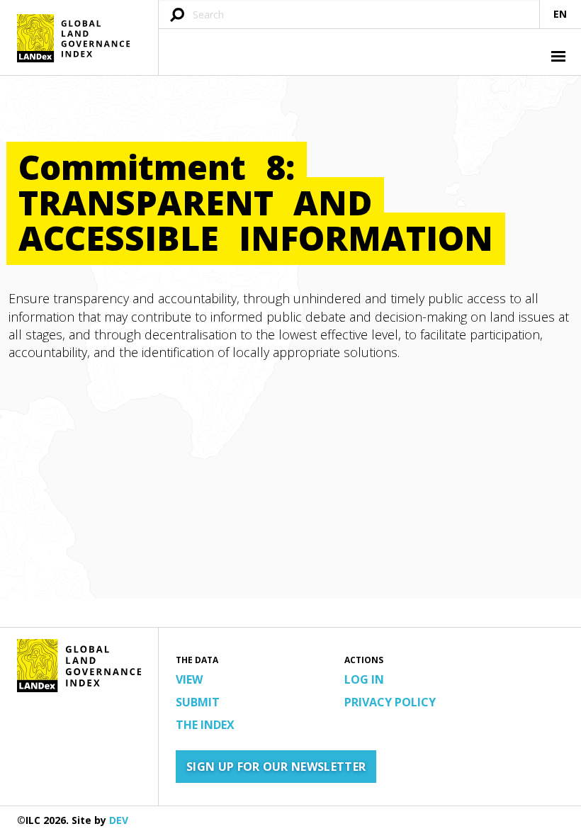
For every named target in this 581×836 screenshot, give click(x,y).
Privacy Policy (390, 702)
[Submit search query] (177, 16)
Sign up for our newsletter (276, 766)
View (189, 679)
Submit (198, 702)
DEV (118, 820)
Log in (364, 679)
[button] (557, 58)
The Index (205, 725)
